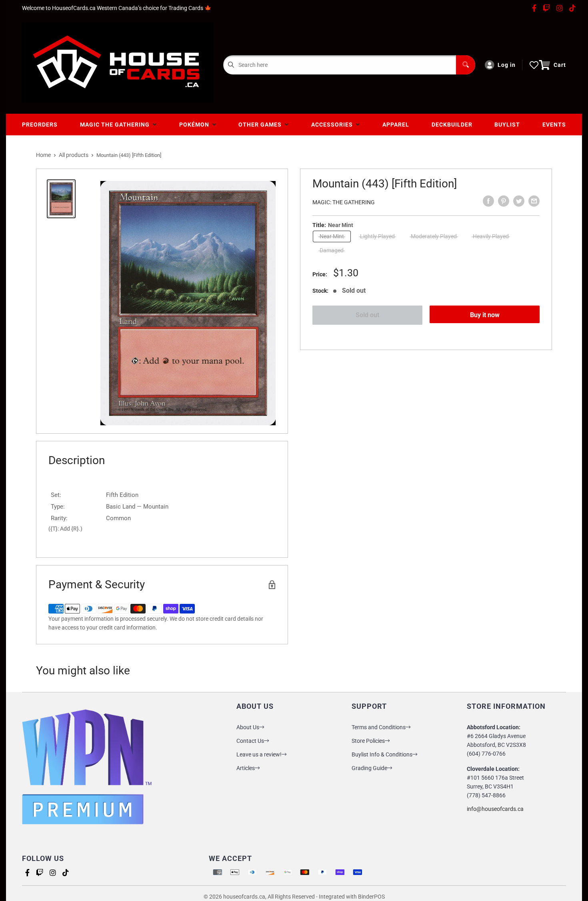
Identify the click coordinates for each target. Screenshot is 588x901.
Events (554, 124)
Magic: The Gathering (343, 202)
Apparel (395, 124)
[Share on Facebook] (488, 201)
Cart (560, 65)
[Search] (465, 64)
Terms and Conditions (379, 727)
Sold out (367, 315)
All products (73, 155)
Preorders (40, 124)
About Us (247, 727)
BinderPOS (371, 896)
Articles (245, 768)
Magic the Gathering (116, 124)
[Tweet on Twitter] (518, 201)
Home (43, 155)
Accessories (333, 124)
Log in (507, 65)
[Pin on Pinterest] (503, 201)
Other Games (261, 124)
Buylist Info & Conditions (382, 754)
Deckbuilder (452, 124)
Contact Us (250, 741)
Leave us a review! (259, 754)
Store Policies (368, 741)
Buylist (507, 124)
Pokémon (195, 124)
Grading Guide (369, 768)
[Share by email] (534, 201)
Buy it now (485, 315)
